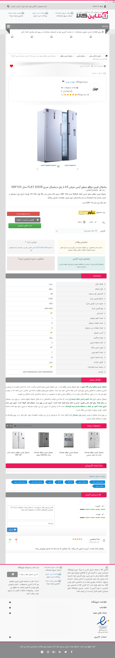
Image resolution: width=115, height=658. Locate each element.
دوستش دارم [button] (98, 66)
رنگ (103, 222)
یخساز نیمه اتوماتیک (95, 367)
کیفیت (97, 506)
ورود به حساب (97, 6)
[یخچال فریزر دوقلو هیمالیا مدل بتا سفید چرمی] (94, 440)
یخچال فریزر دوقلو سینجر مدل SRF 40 (18, 454)
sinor (60, 482)
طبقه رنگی (99, 284)
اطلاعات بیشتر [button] (95, 380)
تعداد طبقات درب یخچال (94, 328)
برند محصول (100, 212)
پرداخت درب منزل (40, 15)
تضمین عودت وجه (16, 15)
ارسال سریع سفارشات (64, 15)
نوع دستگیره (98, 337)
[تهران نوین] (92, 18)
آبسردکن (100, 313)
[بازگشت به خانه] (106, 56)
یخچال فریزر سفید (98, 482)
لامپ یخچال (98, 333)
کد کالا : (101, 190)
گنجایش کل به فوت (96, 293)
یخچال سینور (83, 482)
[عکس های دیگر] (37, 168)
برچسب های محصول (97, 476)
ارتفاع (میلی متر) (96, 298)
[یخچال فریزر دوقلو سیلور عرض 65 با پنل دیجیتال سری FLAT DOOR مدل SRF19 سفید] (49, 174)
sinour (70, 482)
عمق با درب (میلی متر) (94, 303)
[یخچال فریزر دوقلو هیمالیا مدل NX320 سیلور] (43, 440)
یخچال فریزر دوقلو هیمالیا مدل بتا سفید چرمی (94, 454)
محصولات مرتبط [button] (94, 426)
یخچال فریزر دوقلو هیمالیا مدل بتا (68, 454)
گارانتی (102, 231)
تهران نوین (70, 82)
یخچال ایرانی (100, 486)
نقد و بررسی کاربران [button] (93, 494)
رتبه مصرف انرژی (96, 357)
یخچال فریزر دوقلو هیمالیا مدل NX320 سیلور (43, 454)
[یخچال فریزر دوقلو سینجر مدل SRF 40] (18, 440)
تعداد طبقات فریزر (96, 342)
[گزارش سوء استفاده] (63, 81)
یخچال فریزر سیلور (20, 482)
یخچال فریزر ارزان (37, 482)
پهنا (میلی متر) (97, 308)
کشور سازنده (98, 362)
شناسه (100, 372)
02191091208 (41, 247)
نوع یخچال (99, 289)
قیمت (98, 514)
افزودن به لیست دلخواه (25, 220)
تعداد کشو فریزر (97, 352)
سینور (50, 482)
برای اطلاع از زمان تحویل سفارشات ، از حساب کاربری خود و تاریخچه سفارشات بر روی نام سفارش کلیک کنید (61, 32)
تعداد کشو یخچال (96, 318)
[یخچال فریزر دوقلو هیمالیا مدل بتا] (69, 440)
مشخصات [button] (97, 276)
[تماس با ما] (57, 2)
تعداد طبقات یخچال (96, 323)
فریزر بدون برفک (97, 347)
